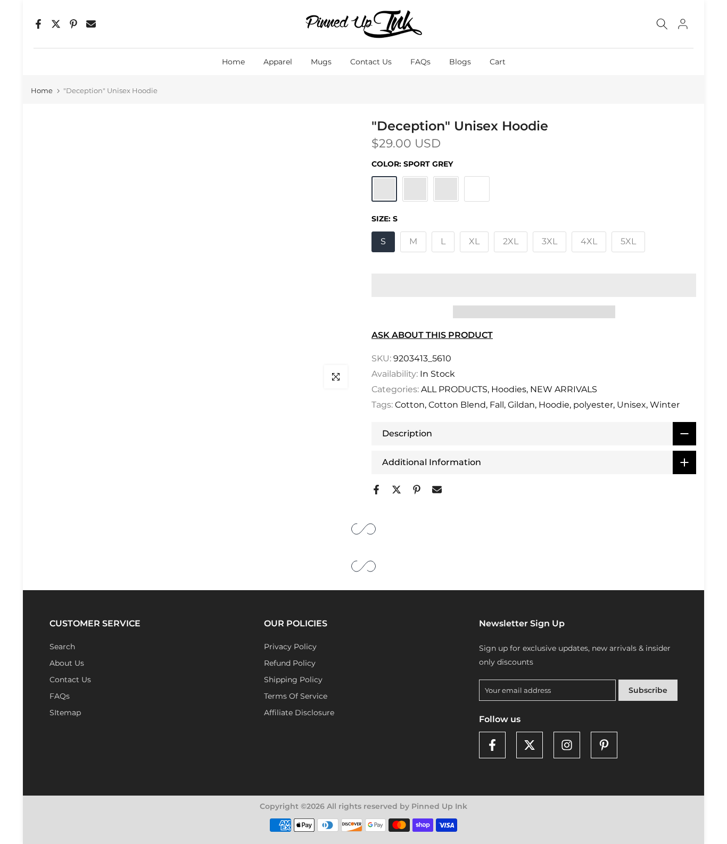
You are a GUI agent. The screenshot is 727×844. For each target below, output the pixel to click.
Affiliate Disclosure (299, 712)
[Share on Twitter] (56, 24)
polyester (593, 405)
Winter (665, 405)
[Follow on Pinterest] (604, 745)
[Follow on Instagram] (566, 745)
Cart (498, 62)
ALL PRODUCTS (454, 389)
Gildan (521, 405)
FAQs (420, 62)
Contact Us (371, 62)
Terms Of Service (295, 696)
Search (62, 646)
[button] (533, 285)
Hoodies (508, 389)
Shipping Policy (293, 679)
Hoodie (554, 405)
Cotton (410, 405)
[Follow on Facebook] (492, 745)
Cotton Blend (457, 405)
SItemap (65, 712)
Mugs (321, 62)
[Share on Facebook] (38, 24)
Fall (497, 405)
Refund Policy (290, 663)
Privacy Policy (290, 646)
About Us (66, 663)
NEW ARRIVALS (563, 389)
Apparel (277, 62)
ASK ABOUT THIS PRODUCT (432, 335)
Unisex (631, 405)
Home (233, 62)
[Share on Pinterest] (73, 24)
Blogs (460, 62)
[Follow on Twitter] (529, 745)
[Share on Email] (91, 24)
